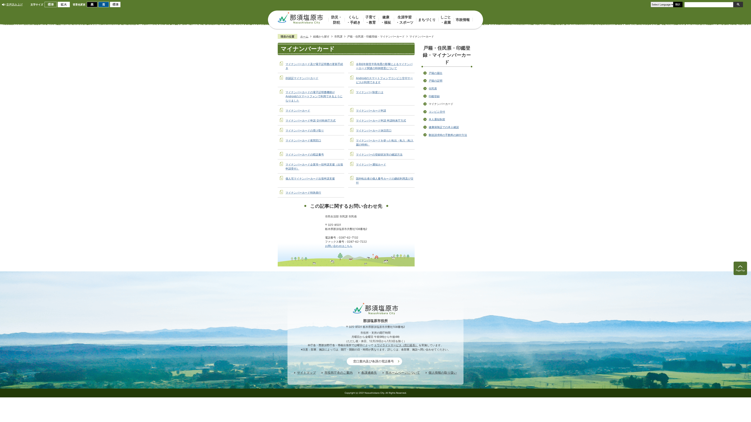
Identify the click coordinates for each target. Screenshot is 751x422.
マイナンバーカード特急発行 (303, 192)
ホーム (304, 36)
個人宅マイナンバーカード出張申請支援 (310, 178)
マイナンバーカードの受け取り (305, 130)
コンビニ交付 (437, 111)
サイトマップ (306, 373)
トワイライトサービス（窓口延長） (396, 345)
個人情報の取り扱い (443, 373)
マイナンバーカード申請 (371, 110)
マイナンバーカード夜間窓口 (303, 140)
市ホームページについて (402, 373)
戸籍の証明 (435, 80)
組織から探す (321, 36)
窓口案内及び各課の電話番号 (373, 361)
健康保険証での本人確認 (444, 127)
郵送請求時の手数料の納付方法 (448, 135)
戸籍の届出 (435, 73)
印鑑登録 (434, 96)
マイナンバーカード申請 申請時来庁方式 (381, 120)
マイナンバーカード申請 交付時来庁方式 (311, 120)
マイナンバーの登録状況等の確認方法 (379, 154)
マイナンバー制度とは (369, 92)
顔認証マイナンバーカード (302, 78)
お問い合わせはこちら (338, 246)
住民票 (433, 88)
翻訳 (677, 4)
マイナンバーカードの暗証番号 (305, 154)
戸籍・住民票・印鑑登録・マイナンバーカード (376, 36)
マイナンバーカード (298, 110)
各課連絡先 (369, 373)
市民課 (338, 36)
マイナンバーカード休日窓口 (374, 130)
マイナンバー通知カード (371, 164)
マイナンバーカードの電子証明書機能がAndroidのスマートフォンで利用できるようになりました (314, 96)
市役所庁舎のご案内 (338, 373)
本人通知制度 (437, 119)
